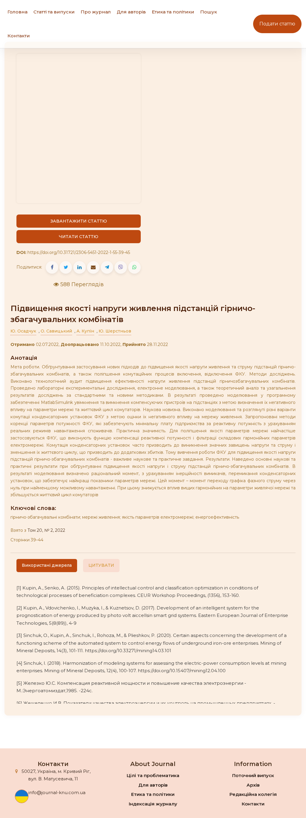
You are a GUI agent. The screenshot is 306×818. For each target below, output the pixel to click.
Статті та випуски (54, 12)
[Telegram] (107, 267)
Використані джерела (47, 565)
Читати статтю (78, 236)
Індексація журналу (153, 804)
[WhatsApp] (134, 267)
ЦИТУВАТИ (101, 565)
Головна (17, 12)
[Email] (93, 267)
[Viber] (120, 267)
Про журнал (96, 12)
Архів (253, 785)
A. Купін (85, 331)
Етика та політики (173, 12)
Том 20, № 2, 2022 (46, 530)
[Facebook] (52, 267)
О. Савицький (56, 331)
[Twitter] (65, 267)
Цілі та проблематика (153, 775)
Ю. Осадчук (23, 331)
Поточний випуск (253, 775)
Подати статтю (277, 24)
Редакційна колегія (253, 794)
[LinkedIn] (79, 267)
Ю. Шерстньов (115, 331)
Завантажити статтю (79, 221)
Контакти (18, 36)
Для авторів (131, 12)
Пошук (208, 12)
